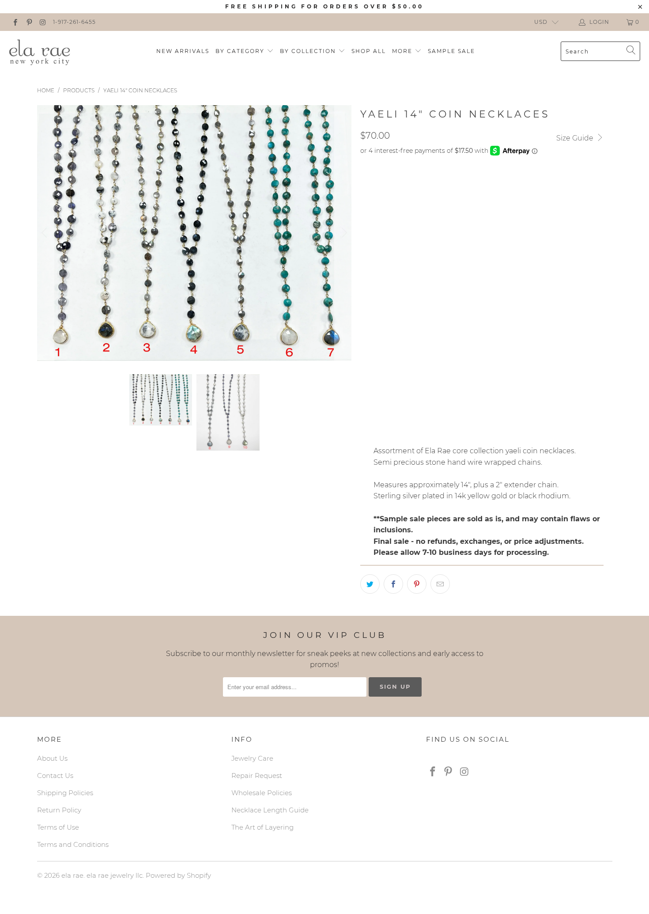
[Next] (343, 233)
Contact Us (55, 775)
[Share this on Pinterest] (416, 584)
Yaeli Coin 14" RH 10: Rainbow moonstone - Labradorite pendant (477, 383)
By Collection (309, 51)
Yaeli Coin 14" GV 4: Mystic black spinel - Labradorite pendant (473, 250)
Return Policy (59, 810)
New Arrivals (182, 51)
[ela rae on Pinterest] (28, 22)
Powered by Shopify (178, 875)
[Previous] (45, 233)
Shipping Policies (65, 793)
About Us (52, 758)
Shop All (368, 51)
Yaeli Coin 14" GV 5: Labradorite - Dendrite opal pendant (464, 272)
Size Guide (575, 138)
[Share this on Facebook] (393, 584)
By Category (241, 51)
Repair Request (256, 775)
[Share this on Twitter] (370, 584)
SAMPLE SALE (451, 51)
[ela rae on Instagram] (42, 22)
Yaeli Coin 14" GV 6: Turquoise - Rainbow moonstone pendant (471, 294)
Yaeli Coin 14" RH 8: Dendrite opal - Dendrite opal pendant (467, 338)
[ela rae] (40, 51)
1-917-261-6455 (74, 22)
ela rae (72, 875)
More (403, 51)
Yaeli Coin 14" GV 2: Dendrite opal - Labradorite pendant (464, 206)
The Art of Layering (262, 827)
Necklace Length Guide (270, 810)
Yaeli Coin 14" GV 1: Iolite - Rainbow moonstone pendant (462, 184)
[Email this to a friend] (440, 584)
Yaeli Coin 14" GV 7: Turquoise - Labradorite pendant (456, 316)
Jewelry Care (252, 758)
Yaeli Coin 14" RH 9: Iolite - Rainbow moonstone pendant (463, 360)
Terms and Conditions (73, 844)
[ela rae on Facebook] (15, 22)
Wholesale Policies (261, 793)
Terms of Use (58, 827)
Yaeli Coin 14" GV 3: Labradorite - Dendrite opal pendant (464, 228)
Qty (366, 408)
